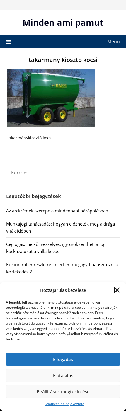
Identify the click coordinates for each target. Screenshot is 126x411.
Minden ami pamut (63, 22)
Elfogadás (63, 359)
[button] (117, 290)
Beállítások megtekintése (63, 391)
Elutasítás (63, 375)
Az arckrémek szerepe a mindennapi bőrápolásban (57, 211)
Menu (113, 41)
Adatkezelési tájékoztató (64, 403)
